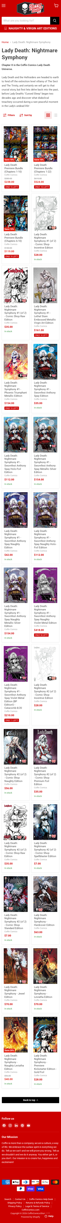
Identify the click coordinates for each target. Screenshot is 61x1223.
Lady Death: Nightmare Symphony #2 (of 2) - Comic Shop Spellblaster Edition (45, 850)
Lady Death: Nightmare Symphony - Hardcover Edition (44, 920)
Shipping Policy (14, 1202)
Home (5, 42)
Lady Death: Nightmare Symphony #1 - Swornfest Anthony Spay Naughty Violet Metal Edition (45, 614)
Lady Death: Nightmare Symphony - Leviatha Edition (43, 992)
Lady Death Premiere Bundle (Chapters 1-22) (43, 168)
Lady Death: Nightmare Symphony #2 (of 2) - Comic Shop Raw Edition (15, 850)
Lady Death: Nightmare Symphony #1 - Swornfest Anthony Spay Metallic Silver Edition (45, 464)
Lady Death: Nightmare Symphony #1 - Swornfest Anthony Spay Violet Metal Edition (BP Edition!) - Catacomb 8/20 (15, 696)
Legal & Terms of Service (37, 1206)
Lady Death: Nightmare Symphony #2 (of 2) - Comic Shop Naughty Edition (15, 774)
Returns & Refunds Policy (38, 1202)
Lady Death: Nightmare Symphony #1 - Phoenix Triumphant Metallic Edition (15, 389)
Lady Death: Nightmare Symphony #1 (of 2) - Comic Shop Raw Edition (15, 313)
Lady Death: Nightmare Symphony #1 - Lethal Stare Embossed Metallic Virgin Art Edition (45, 314)
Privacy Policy (15, 1206)
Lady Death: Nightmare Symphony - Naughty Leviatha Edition (14, 1062)
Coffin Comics (10, 175)
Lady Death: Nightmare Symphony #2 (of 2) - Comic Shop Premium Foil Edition (45, 776)
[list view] (55, 115)
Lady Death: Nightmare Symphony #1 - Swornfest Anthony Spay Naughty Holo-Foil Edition (45, 539)
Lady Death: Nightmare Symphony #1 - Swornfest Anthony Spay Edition (45, 389)
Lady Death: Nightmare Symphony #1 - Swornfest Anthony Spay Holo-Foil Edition (15, 464)
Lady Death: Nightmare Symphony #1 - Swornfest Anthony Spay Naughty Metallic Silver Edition (15, 616)
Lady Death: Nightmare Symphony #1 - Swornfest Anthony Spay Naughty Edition (15, 539)
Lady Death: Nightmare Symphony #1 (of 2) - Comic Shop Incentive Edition (45, 241)
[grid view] (48, 115)
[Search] (54, 21)
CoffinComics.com (30, 1210)
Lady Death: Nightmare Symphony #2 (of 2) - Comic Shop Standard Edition (15, 922)
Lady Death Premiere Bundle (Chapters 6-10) (13, 237)
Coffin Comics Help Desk (41, 1199)
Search (7, 1199)
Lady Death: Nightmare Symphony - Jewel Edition (14, 992)
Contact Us (20, 1199)
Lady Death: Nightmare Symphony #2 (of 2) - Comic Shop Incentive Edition (45, 691)
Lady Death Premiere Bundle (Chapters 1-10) (13, 168)
